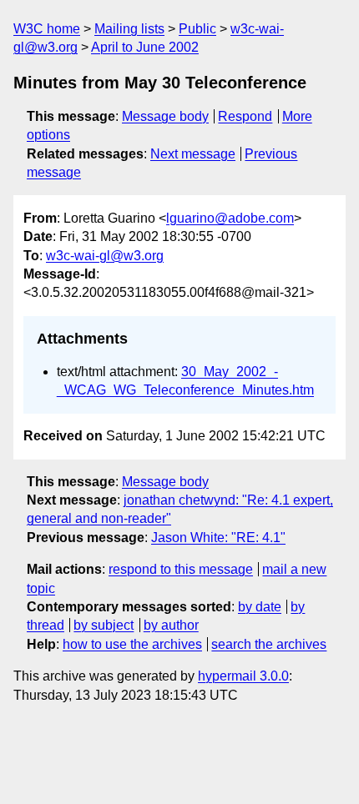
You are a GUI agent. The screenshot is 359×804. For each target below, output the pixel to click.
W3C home (46, 29)
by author (171, 625)
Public (197, 29)
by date (259, 607)
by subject (103, 625)
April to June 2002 (145, 47)
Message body (165, 116)
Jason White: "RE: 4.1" (218, 537)
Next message (192, 154)
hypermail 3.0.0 (243, 676)
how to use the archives (132, 644)
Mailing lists (129, 29)
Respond (245, 116)
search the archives (268, 644)
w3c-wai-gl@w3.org (105, 256)
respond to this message (181, 569)
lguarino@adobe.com (230, 218)
